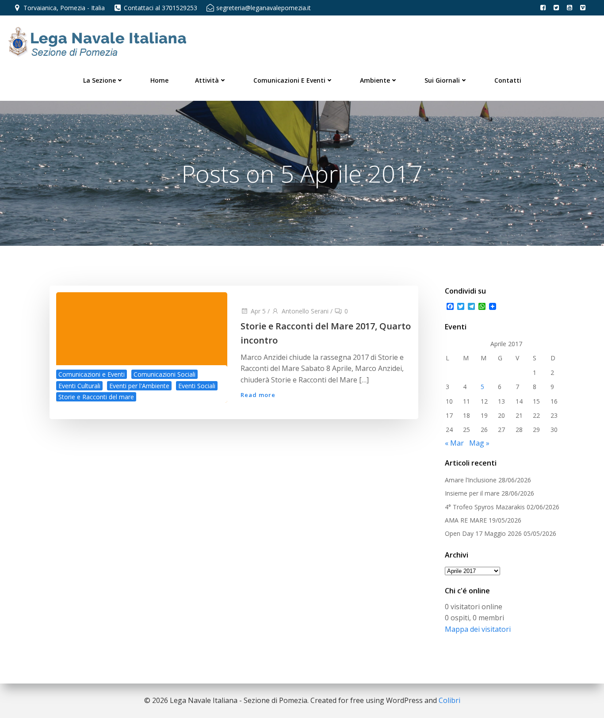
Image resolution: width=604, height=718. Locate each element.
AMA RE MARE (466, 520)
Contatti (507, 80)
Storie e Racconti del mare (96, 397)
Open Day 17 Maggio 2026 (483, 533)
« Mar (454, 443)
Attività (207, 80)
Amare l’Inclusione (471, 480)
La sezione (99, 80)
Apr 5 (258, 311)
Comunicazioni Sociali (164, 374)
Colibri (449, 700)
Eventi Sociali (196, 386)
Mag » (479, 443)
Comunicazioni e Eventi (289, 80)
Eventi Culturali (79, 386)
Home (159, 80)
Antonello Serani (305, 311)
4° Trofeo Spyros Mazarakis (485, 507)
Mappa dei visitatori (478, 629)
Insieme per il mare (472, 493)
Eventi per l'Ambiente (139, 386)
